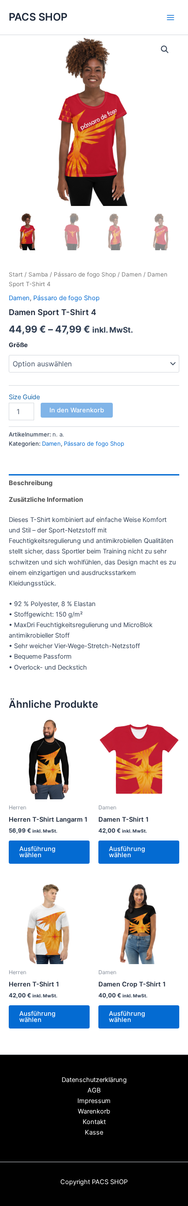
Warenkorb (94, 1111)
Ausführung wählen (37, 852)
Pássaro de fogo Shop (85, 274)
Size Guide (24, 397)
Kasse (94, 1132)
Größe (18, 344)
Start (16, 274)
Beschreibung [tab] (30, 483)
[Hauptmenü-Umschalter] (170, 17)
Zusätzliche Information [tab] (46, 500)
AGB (94, 1090)
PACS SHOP (38, 17)
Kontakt (94, 1122)
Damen (132, 274)
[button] (165, 49)
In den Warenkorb (76, 410)
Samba (38, 274)
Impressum (94, 1101)
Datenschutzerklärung (94, 1080)
